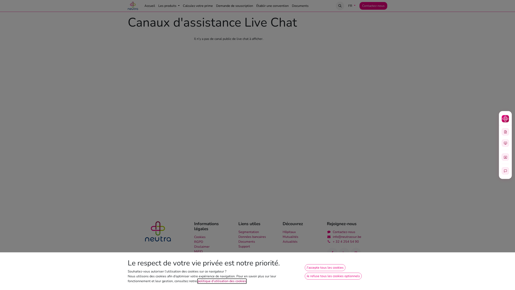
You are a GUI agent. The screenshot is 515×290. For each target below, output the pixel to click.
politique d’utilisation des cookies (222, 281)
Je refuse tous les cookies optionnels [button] (333, 276)
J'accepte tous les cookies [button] (325, 267)
